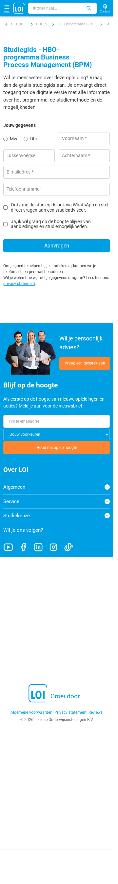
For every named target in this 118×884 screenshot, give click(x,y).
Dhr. (34, 138)
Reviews (95, 712)
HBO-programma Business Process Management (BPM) (77, 24)
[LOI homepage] (19, 8)
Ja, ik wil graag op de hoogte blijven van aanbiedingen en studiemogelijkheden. (51, 224)
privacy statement (19, 283)
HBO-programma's (42, 24)
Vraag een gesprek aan (85, 363)
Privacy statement (70, 712)
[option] (13, 138)
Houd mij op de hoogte (56, 447)
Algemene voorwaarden (31, 712)
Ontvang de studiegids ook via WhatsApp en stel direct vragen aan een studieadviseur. (59, 207)
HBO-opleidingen (22, 24)
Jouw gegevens (19, 125)
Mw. (14, 138)
